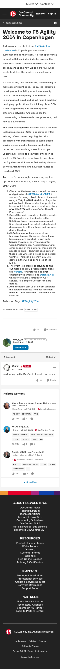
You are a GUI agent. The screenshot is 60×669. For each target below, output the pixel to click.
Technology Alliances (30, 604)
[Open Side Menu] (4, 13)
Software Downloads (30, 585)
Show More (31, 482)
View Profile (20, 347)
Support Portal (30, 588)
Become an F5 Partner (30, 608)
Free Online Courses (30, 559)
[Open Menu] (55, 23)
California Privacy (30, 646)
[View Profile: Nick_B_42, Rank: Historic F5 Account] (7, 342)
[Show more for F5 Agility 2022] (41, 439)
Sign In (52, 13)
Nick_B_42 (18, 339)
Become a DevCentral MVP (30, 529)
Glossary (30, 549)
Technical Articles (14, 23)
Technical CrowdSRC (30, 517)
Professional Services (30, 578)
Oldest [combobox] (51, 357)
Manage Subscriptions (30, 575)
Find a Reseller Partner (30, 601)
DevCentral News (30, 507)
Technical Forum (30, 510)
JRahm (15, 366)
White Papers (30, 546)
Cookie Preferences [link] (30, 657)
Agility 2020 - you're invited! (28, 452)
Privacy (42, 641)
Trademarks (20, 641)
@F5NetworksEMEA (39, 194)
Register (40, 13)
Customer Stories (30, 552)
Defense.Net (47, 274)
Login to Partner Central (30, 611)
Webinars (30, 556)
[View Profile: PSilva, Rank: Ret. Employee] (7, 429)
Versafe (18, 271)
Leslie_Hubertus (19, 455)
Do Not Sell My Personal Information (30, 651)
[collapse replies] (30, 363)
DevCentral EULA (30, 523)
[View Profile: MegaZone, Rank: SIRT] (7, 405)
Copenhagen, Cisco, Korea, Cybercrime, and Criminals (34, 404)
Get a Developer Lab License (30, 526)
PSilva (15, 430)
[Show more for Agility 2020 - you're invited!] (28, 469)
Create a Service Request (30, 582)
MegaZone (17, 409)
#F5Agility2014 (30, 301)
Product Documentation (30, 543)
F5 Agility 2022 (20, 426)
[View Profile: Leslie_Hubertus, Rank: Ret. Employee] (7, 454)
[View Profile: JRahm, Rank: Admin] (7, 367)
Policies (32, 641)
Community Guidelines (30, 520)
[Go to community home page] (21, 13)
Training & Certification (30, 562)
